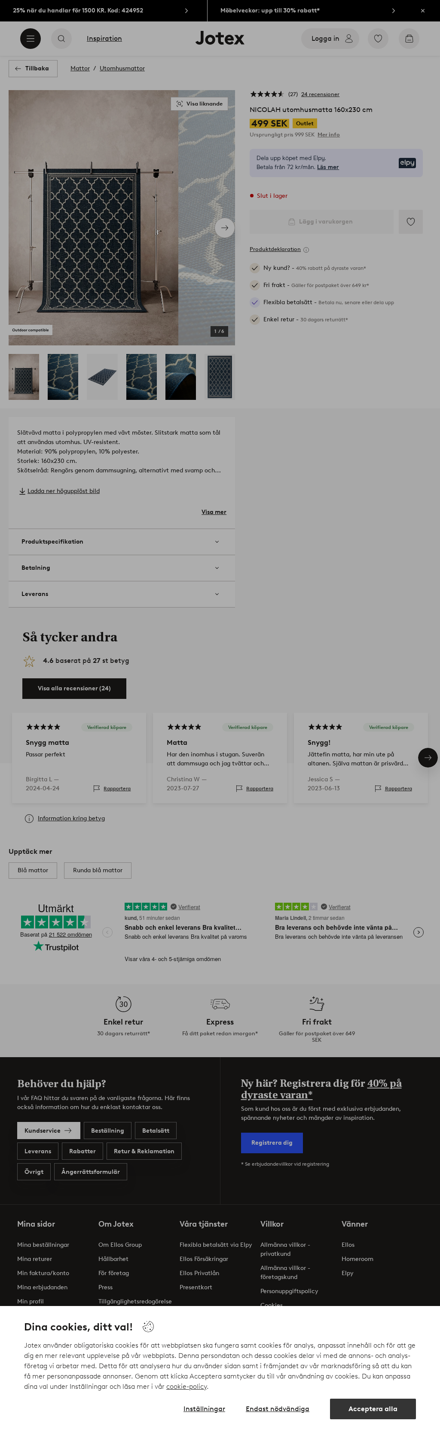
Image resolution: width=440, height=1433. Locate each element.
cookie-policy (186, 1386)
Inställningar (204, 1409)
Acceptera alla (372, 1409)
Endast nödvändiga (277, 1409)
